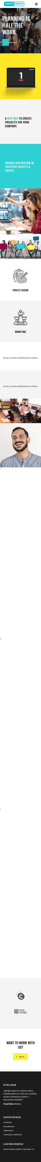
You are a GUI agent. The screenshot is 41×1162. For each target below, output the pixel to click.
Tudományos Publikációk (12, 1135)
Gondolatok (7, 1122)
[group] (20, 1128)
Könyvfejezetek (8, 1126)
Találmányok (8, 1131)
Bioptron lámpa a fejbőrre (12, 1149)
